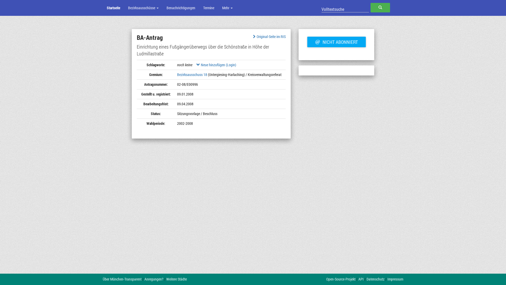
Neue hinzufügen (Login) (218, 64)
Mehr (226, 7)
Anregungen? (153, 279)
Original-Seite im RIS (271, 36)
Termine (208, 7)
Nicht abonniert (336, 41)
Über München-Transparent (122, 279)
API (361, 279)
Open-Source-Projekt (341, 279)
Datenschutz (376, 279)
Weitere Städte (176, 279)
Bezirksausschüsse (142, 7)
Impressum (395, 279)
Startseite (113, 7)
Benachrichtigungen (181, 7)
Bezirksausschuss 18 (192, 74)
